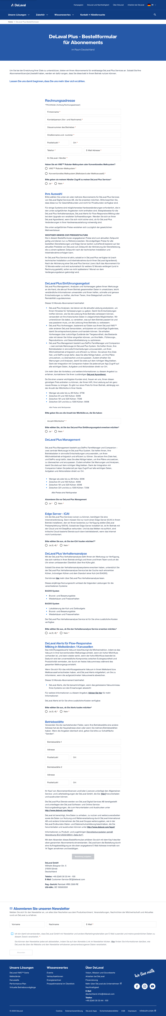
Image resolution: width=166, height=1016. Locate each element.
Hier (113, 941)
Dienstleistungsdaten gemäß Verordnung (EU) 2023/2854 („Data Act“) (79, 833)
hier (57, 578)
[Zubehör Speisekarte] (47, 15)
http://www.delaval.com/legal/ (59, 810)
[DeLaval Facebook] (137, 986)
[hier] (103, 793)
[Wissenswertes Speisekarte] (73, 15)
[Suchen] (155, 15)
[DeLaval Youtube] (152, 986)
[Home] (18, 4)
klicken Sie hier (95, 692)
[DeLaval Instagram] (145, 986)
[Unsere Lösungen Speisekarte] (28, 15)
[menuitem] (19, 15)
